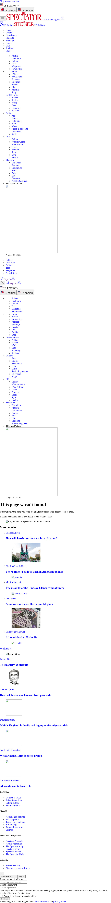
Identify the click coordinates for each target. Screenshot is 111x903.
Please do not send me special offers (19, 896)
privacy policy (59, 901)
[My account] (62, 19)
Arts (13, 116)
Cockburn (16, 58)
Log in (21, 876)
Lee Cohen (11, 598)
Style (14, 155)
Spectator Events (13, 851)
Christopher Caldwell (15, 632)
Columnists (17, 168)
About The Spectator (15, 817)
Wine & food (17, 144)
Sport (14, 152)
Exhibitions (17, 121)
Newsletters (11, 35)
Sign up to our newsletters (17, 868)
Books (14, 118)
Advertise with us (14, 800)
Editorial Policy (13, 805)
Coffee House (12, 95)
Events (9, 43)
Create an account (8, 876)
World (14, 102)
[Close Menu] (2, 283)
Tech (14, 63)
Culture (15, 61)
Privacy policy (12, 819)
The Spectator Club (15, 854)
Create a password (8, 885)
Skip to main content (9, 1)
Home (8, 30)
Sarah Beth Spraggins (10, 750)
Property (15, 149)
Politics (15, 56)
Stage (14, 134)
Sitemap (9, 830)
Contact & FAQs (13, 797)
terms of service (42, 901)
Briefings (10, 40)
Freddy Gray (6, 659)
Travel (14, 147)
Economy (16, 108)
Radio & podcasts (20, 129)
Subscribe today (13, 865)
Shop (8, 51)
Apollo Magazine (14, 843)
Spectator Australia (14, 841)
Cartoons (16, 178)
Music (14, 126)
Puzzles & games (19, 181)
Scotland (16, 110)
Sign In (56, 19)
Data (14, 105)
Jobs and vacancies (14, 827)
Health (15, 157)
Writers (9, 32)
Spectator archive (14, 849)
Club (8, 45)
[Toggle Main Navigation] (3, 19)
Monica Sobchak (13, 582)
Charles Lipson (13, 532)
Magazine (16, 66)
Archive (9, 48)
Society (15, 100)
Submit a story (12, 803)
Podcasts (10, 38)
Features (15, 165)
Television (16, 131)
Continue (5, 899)
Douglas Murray (7, 720)
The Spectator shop (14, 846)
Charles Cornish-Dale (16, 566)
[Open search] (1, 279)
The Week (16, 162)
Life (8, 136)
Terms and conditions (15, 822)
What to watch (18, 142)
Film (14, 123)
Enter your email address (11, 879)
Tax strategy (11, 824)
